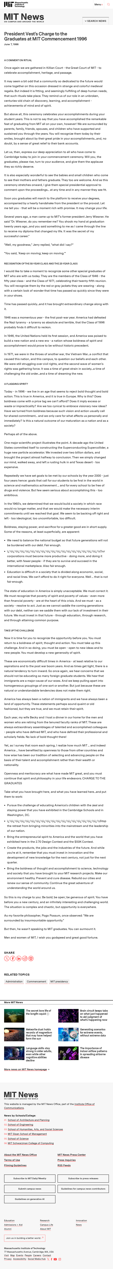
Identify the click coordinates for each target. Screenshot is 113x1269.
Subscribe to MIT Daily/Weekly (29, 1178)
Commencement (36, 981)
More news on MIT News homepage (25, 1069)
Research (45, 1220)
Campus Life (46, 1225)
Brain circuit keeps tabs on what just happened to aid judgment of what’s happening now (94, 1015)
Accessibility (19, 1259)
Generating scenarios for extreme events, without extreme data (93, 1032)
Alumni (7, 1229)
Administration (14, 981)
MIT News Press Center (72, 1154)
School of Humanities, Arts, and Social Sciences (35, 1129)
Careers (37, 1255)
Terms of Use (12, 1160)
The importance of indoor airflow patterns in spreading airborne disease (93, 1053)
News (79, 1225)
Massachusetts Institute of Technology (24, 1248)
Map (12, 1255)
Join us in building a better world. (23, 1238)
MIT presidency (59, 981)
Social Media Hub (37, 1259)
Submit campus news (29, 1188)
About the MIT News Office (20, 1154)
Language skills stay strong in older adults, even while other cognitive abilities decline (39, 1054)
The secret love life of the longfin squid (38, 1012)
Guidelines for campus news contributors (83, 1188)
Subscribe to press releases (83, 1178)
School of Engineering (20, 1124)
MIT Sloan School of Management (27, 1133)
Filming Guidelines (15, 1165)
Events (19, 1255)
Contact (47, 1255)
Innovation (81, 1220)
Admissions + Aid (13, 1225)
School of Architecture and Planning (28, 1120)
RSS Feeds (64, 1165)
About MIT (45, 1229)
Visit (6, 1255)
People (28, 1255)
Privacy (8, 1259)
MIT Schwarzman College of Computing (31, 1143)
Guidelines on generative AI (30, 1199)
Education (9, 1220)
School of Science (18, 1138)
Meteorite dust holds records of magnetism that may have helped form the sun (39, 1034)
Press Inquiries (67, 1160)
